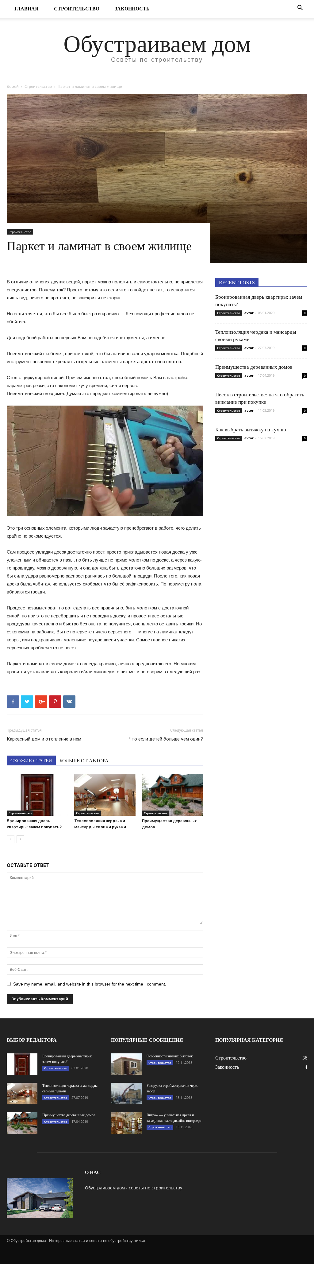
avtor (249, 312)
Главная (26, 8)
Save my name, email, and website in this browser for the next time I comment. (89, 984)
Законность (132, 8)
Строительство (76, 8)
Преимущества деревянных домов (254, 367)
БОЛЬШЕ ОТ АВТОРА (84, 760)
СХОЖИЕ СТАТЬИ (31, 760)
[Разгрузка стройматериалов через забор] (126, 1093)
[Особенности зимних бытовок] (126, 1064)
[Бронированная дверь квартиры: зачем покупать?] (37, 795)
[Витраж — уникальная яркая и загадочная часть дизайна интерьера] (126, 1123)
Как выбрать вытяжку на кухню (250, 430)
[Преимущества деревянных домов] (172, 795)
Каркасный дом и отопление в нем (44, 739)
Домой (13, 86)
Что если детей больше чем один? (166, 739)
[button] (300, 8)
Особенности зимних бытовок (170, 1056)
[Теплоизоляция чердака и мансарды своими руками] (104, 795)
